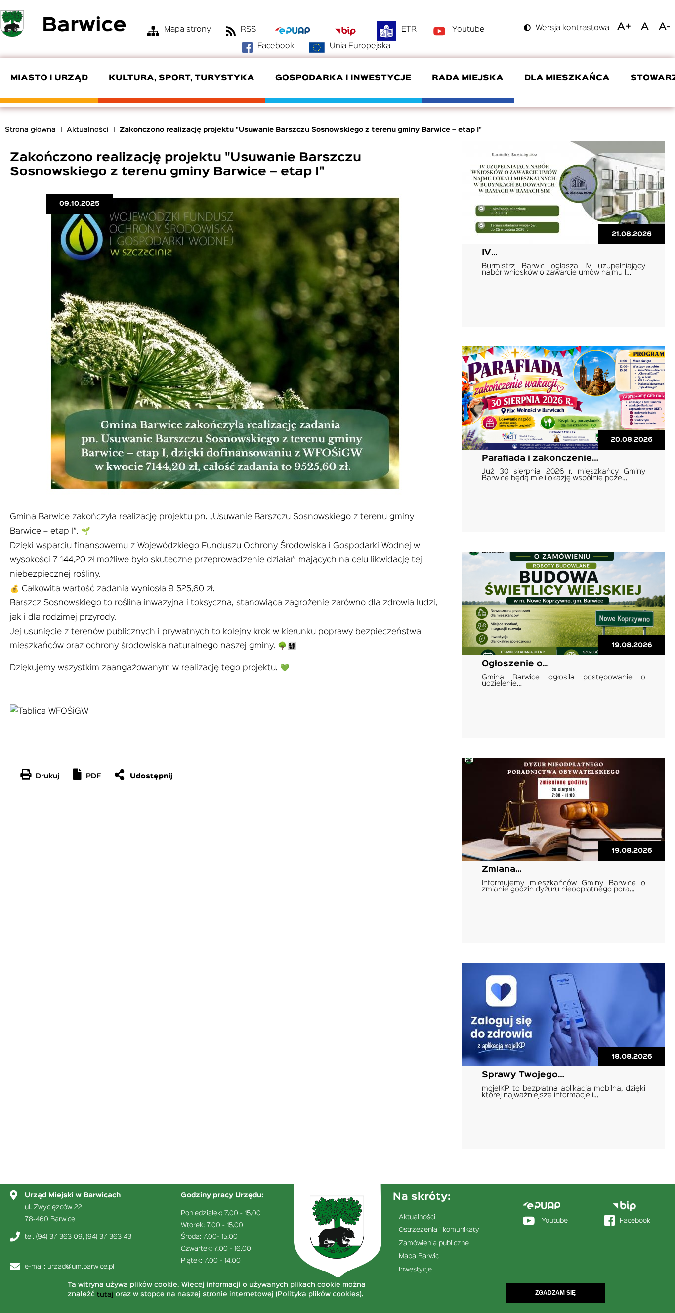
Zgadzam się (555, 1292)
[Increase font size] (624, 26)
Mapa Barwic (419, 1256)
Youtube (468, 29)
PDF (93, 776)
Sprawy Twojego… (523, 1075)
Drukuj (47, 776)
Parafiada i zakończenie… (540, 458)
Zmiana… (502, 869)
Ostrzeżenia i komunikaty (439, 1230)
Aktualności (88, 130)
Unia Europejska (360, 46)
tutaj (105, 1295)
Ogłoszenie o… (515, 664)
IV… (490, 252)
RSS (248, 29)
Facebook (275, 46)
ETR (409, 29)
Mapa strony (187, 29)
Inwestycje (415, 1269)
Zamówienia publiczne (434, 1243)
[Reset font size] (645, 26)
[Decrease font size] (664, 26)
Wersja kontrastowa (572, 28)
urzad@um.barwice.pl (80, 1267)
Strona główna (30, 130)
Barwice (84, 26)
